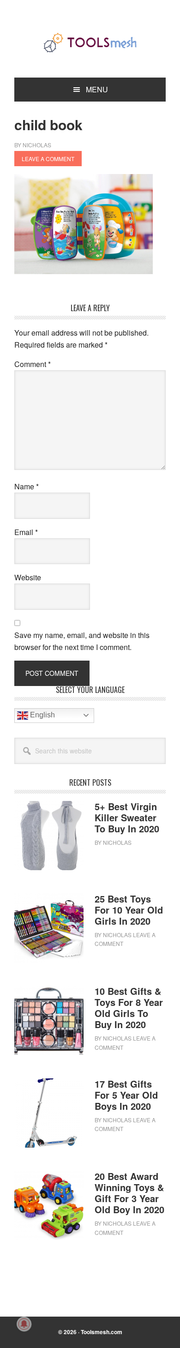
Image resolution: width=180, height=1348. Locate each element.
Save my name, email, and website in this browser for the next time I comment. (82, 641)
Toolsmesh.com (101, 1332)
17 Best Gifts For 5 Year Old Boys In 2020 (126, 1095)
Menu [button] (97, 89)
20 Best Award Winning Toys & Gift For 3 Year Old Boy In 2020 (129, 1192)
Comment (32, 364)
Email (26, 532)
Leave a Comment (48, 158)
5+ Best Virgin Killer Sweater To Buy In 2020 (127, 817)
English (41, 715)
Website (27, 577)
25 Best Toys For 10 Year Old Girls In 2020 (129, 909)
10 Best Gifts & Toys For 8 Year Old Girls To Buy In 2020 (129, 1007)
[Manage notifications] (24, 1324)
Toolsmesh (90, 42)
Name (26, 486)
